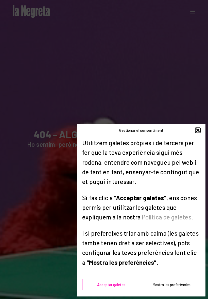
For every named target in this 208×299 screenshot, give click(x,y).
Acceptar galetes (111, 284)
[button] (197, 130)
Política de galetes (166, 217)
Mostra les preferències (171, 284)
